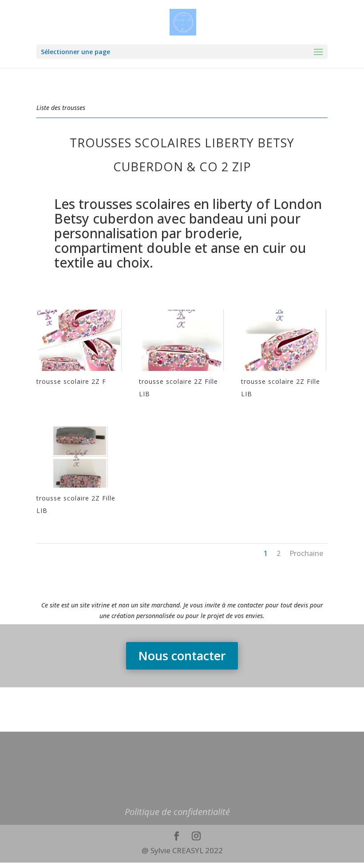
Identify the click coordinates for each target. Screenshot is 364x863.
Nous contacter (182, 655)
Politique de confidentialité (177, 812)
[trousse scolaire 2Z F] (79, 370)
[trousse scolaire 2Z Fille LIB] (182, 370)
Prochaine (306, 553)
